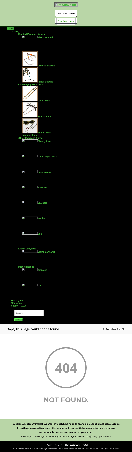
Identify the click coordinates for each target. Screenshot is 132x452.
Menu (10, 28)
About (49, 445)
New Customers (66, 21)
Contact (58, 445)
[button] (66, 13)
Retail (85, 445)
